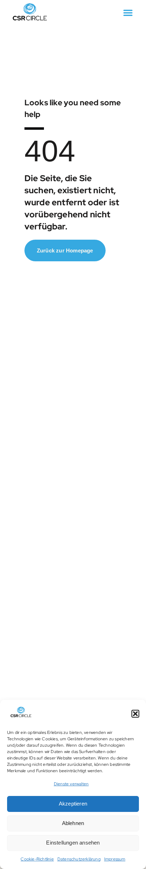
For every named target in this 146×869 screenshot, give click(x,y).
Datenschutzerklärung (79, 859)
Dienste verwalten (71, 784)
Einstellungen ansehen (73, 843)
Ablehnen (73, 823)
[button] (135, 713)
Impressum (114, 859)
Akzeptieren (73, 804)
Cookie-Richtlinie (37, 859)
